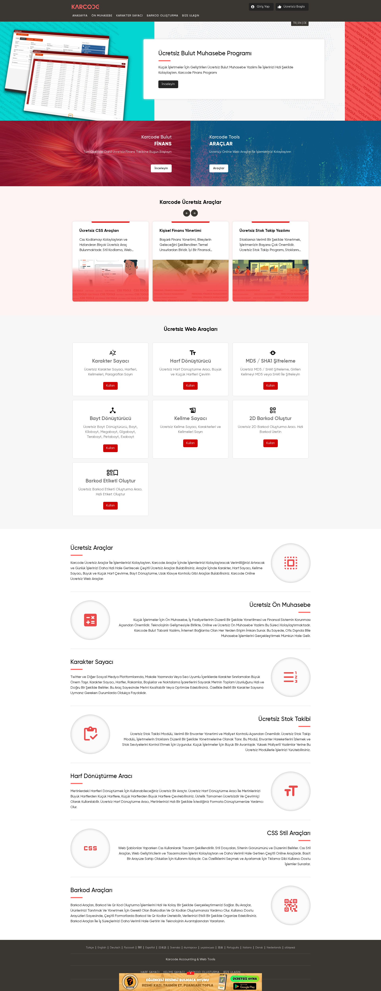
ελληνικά (290, 947)
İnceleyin (204, 84)
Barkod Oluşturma (162, 15)
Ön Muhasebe (101, 15)
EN (299, 23)
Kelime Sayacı (174, 972)
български (190, 947)
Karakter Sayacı (129, 15)
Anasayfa (80, 15)
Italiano (247, 947)
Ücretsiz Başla (291, 7)
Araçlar (218, 168)
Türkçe (90, 947)
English (102, 947)
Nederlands (274, 947)
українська (207, 947)
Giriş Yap (260, 7)
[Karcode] (85, 6)
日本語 (162, 947)
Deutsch (115, 947)
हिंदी (140, 947)
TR (294, 23)
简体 (220, 947)
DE (305, 23)
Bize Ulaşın (190, 15)
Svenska (175, 947)
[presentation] (186, 213)
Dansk (259, 947)
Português (233, 947)
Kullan (110, 385)
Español (150, 947)
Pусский (129, 947)
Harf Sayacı (150, 972)
